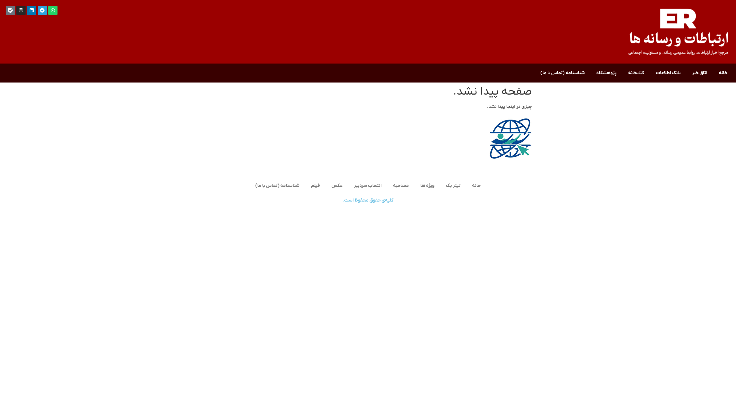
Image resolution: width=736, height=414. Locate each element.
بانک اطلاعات (668, 73)
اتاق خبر (699, 73)
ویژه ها (427, 186)
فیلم (315, 186)
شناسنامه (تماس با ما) (562, 73)
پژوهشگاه (606, 73)
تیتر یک (453, 186)
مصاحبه (401, 186)
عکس (336, 186)
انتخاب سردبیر (368, 186)
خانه (723, 73)
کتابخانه (636, 73)
